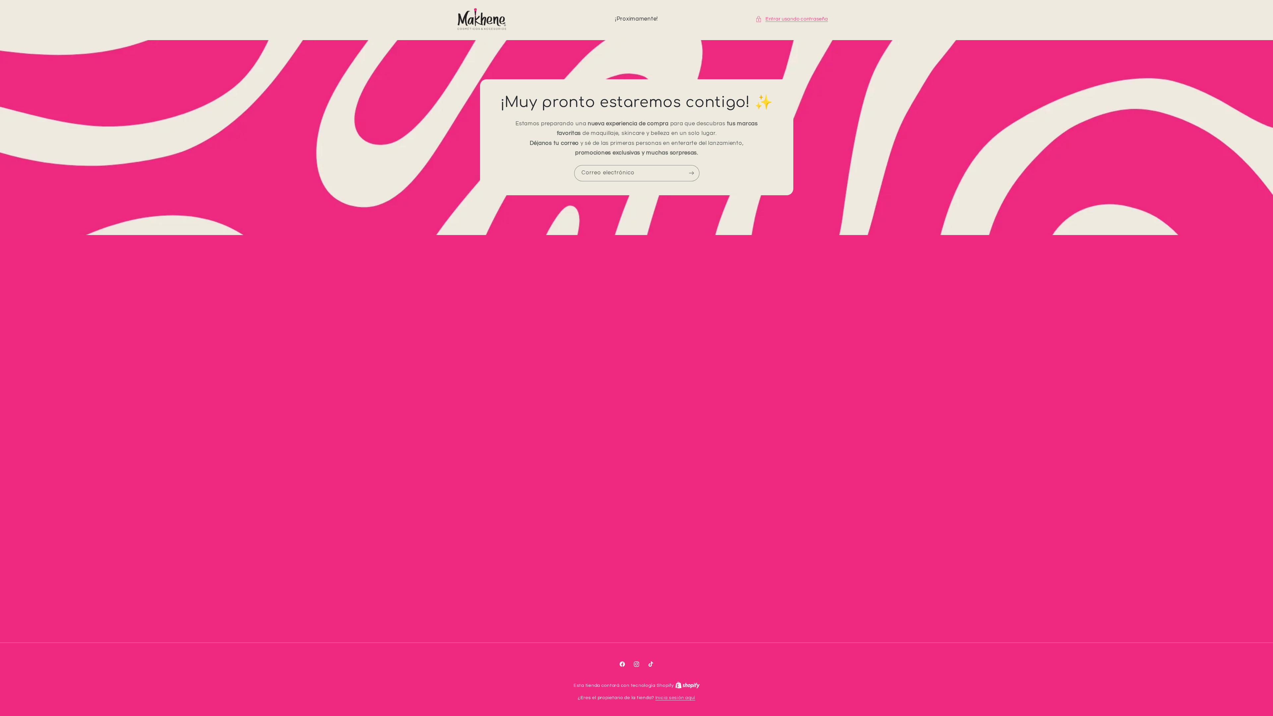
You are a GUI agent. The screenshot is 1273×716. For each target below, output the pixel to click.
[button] (792, 19)
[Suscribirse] (691, 173)
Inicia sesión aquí (675, 697)
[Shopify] (687, 685)
